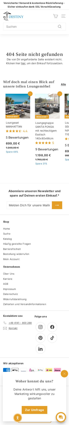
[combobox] (34, 26)
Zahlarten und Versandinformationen (24, 304)
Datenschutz (10, 293)
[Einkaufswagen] (55, 16)
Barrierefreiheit (12, 248)
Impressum (9, 289)
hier (23, 63)
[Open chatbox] (61, 417)
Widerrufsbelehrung (15, 299)
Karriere (7, 278)
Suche (6, 233)
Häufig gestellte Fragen (17, 243)
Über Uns (8, 273)
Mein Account (11, 259)
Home (6, 228)
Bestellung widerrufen (16, 253)
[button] (17, 417)
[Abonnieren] (57, 205)
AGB (5, 283)
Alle (63, 84)
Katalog (7, 238)
